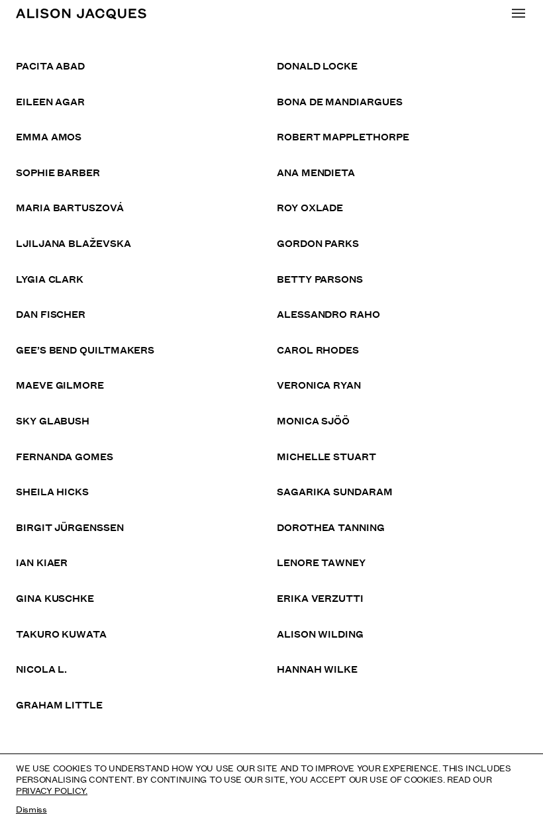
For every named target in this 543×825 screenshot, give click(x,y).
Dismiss (31, 808)
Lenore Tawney (321, 562)
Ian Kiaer (42, 562)
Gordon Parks (318, 243)
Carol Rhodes (318, 349)
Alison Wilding (320, 633)
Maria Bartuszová (70, 207)
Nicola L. (41, 668)
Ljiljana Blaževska (73, 243)
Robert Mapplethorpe (343, 136)
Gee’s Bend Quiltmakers (85, 349)
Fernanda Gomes (64, 456)
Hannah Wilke (317, 668)
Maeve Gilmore (60, 384)
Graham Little (59, 704)
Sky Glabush (52, 420)
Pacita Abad (50, 65)
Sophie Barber (58, 172)
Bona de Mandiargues (339, 101)
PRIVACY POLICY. (51, 790)
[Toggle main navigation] (519, 13)
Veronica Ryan (319, 384)
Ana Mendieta (316, 172)
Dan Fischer (50, 313)
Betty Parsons (320, 278)
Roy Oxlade (310, 207)
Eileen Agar (50, 101)
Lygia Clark (49, 278)
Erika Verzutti (320, 598)
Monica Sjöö (313, 420)
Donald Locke (317, 65)
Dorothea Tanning (331, 527)
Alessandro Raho (328, 313)
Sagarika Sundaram (335, 491)
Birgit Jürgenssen (70, 527)
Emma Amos (48, 136)
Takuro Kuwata (61, 633)
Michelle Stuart (326, 456)
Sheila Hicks (52, 491)
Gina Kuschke (55, 598)
